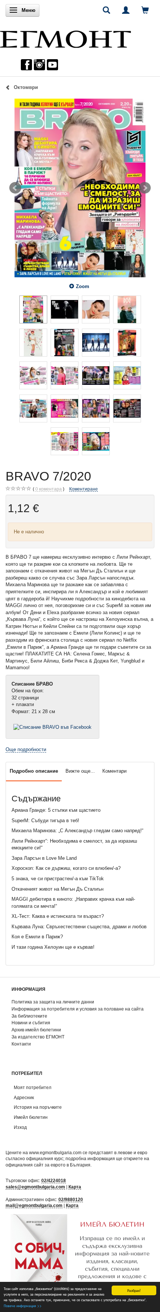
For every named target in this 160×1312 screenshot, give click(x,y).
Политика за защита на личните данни (53, 1001)
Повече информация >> (23, 1305)
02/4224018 (53, 1180)
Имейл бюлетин (31, 1117)
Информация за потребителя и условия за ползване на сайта (78, 1008)
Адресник (24, 1097)
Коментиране (83, 488)
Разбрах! (134, 1290)
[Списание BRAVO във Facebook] (52, 727)
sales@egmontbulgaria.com (35, 1186)
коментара (48, 488)
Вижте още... (80, 771)
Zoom (82, 286)
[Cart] (145, 10)
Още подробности (26, 749)
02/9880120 (70, 1199)
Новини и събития (31, 1022)
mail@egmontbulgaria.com (34, 1205)
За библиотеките (29, 1015)
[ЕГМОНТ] (65, 37)
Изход (20, 1127)
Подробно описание (34, 771)
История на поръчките (38, 1107)
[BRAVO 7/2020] (80, 188)
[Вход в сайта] (125, 10)
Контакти (21, 1043)
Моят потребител (32, 1087)
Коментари (114, 771)
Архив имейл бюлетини (36, 1029)
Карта (74, 1186)
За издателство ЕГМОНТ (38, 1036)
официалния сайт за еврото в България (48, 1164)
